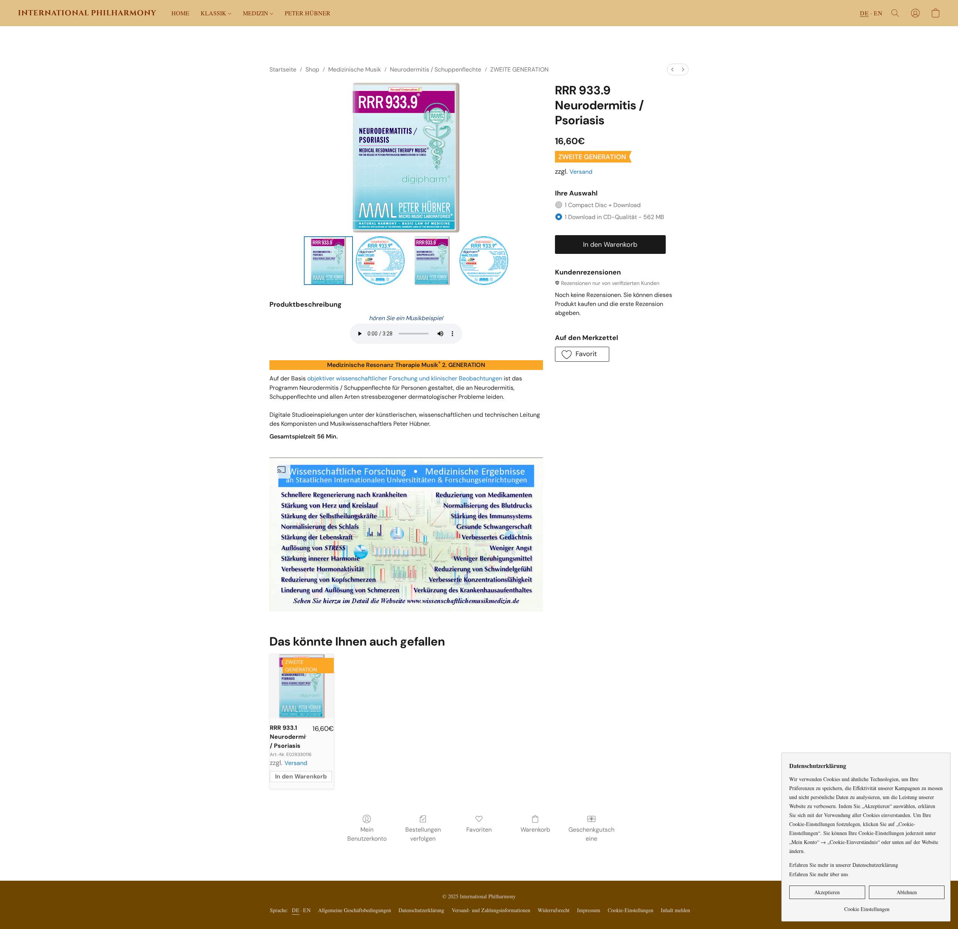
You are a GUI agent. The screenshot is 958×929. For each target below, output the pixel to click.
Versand (581, 172)
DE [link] (295, 910)
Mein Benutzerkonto (367, 834)
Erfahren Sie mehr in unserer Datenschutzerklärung (843, 864)
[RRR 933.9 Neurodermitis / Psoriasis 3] (484, 260)
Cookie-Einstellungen (630, 910)
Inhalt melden (675, 910)
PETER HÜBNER (307, 13)
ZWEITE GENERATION (519, 69)
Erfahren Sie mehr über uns (818, 874)
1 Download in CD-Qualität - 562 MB (614, 217)
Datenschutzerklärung (421, 910)
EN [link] (307, 910)
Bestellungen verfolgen (423, 834)
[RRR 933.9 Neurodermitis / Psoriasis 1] (380, 260)
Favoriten (479, 830)
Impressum (588, 910)
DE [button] (864, 13)
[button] (87, 13)
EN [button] (878, 13)
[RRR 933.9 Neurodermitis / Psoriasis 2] (432, 260)
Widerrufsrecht (554, 910)
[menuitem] (672, 69)
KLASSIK (214, 13)
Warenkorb (535, 830)
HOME (180, 13)
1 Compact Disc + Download (603, 205)
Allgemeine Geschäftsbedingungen (354, 910)
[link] (867, 906)
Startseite (282, 69)
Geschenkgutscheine (591, 834)
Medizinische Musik (354, 69)
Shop (312, 69)
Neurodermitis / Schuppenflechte (435, 69)
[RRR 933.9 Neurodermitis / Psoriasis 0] (328, 260)
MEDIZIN (256, 13)
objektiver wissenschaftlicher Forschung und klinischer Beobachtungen (404, 378)
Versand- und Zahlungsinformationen (491, 910)
